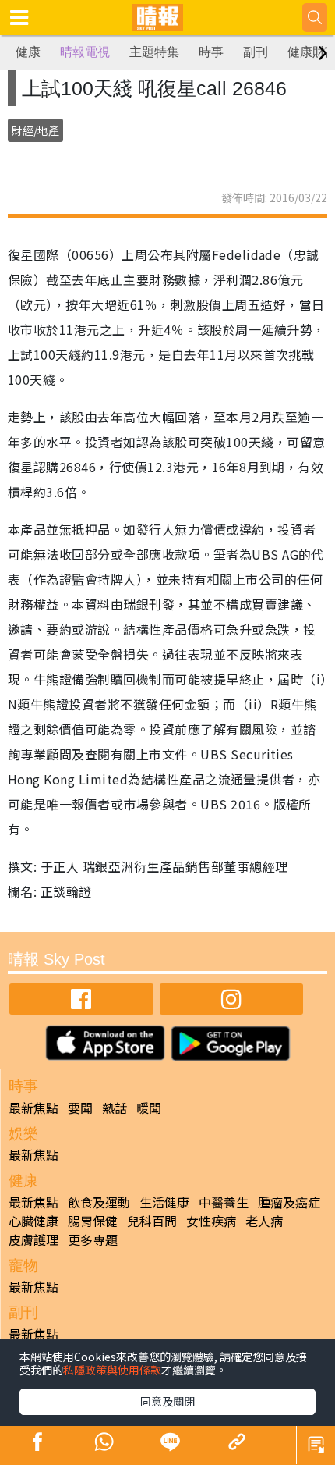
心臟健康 (33, 1220)
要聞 (80, 1107)
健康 (28, 52)
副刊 (255, 52)
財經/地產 (35, 130)
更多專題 (93, 1239)
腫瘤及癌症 (289, 1202)
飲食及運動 (99, 1202)
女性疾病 (211, 1220)
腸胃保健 (93, 1220)
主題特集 (154, 52)
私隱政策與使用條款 (112, 1370)
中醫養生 (224, 1202)
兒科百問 (152, 1220)
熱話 (114, 1107)
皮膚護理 (33, 1239)
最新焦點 (33, 1107)
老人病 (264, 1220)
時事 (211, 52)
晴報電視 (85, 52)
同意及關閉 (167, 1401)
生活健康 (164, 1202)
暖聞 (148, 1107)
